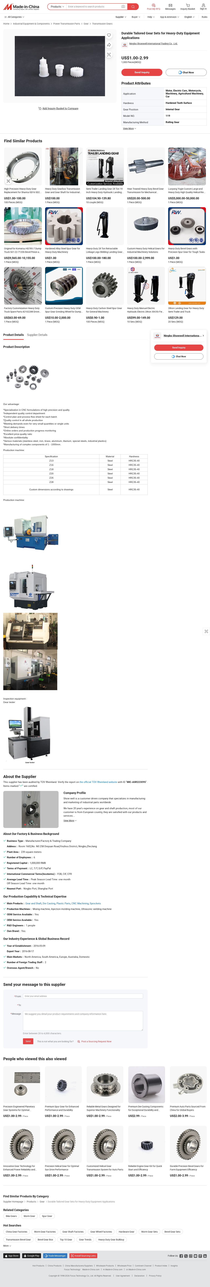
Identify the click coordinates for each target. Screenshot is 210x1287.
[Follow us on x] (186, 1255)
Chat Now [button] (188, 72)
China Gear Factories (16, 1231)
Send (28, 1041)
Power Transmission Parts (66, 23)
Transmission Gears (102, 23)
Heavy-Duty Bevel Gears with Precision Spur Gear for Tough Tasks (186, 250)
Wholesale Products (105, 1265)
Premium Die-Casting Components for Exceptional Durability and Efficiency (145, 1110)
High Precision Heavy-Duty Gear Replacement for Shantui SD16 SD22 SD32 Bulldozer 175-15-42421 (22, 190)
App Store (11, 1255)
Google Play (31, 1255)
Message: (16, 1013)
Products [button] (56, 6)
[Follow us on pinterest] (200, 1255)
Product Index (161, 1265)
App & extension (168, 16)
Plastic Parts (63, 903)
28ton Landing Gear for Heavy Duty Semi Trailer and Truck (186, 310)
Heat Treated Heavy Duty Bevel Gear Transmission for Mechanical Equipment (145, 190)
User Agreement (123, 1275)
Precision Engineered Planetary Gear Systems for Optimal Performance (19, 1110)
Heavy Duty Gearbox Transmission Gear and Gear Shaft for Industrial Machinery (62, 190)
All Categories (15, 16)
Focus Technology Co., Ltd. (82, 1275)
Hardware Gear (126, 1231)
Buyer (135, 16)
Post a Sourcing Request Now (94, 1041)
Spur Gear (47, 1216)
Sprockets (95, 903)
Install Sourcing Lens (85, 1255)
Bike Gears (11, 1216)
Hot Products (38, 1265)
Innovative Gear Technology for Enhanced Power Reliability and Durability (19, 1169)
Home (6, 23)
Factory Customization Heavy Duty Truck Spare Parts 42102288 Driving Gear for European (22, 310)
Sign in (203, 8)
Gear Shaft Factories (73, 1231)
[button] (123, 6)
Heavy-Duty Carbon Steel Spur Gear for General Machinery (104, 310)
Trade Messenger (55, 1255)
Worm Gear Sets (149, 1231)
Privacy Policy (155, 1275)
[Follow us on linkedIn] (205, 1255)
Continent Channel (143, 1265)
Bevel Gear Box (45, 1239)
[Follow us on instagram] (190, 1255)
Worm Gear (29, 1216)
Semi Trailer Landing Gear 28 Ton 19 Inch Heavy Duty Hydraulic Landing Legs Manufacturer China (104, 190)
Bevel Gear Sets (172, 1231)
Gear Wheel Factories (101, 1231)
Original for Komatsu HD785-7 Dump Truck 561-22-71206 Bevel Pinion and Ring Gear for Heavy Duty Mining (23, 250)
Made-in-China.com (91, 1269)
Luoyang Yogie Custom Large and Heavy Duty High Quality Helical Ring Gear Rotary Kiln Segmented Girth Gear (186, 190)
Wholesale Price (124, 1265)
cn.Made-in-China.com (136, 1269)
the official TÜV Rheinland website (98, 782)
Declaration (139, 1275)
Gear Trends (85, 1239)
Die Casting (49, 903)
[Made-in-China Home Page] (21, 6)
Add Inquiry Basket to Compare (60, 108)
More (6, 1245)
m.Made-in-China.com (113, 1269)
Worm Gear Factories (45, 1231)
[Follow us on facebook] (181, 1255)
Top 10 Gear (66, 1239)
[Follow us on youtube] (195, 1255)
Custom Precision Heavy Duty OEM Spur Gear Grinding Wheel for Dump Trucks (63, 310)
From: (18, 996)
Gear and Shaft (33, 903)
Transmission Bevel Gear (18, 1239)
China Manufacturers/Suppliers (79, 1265)
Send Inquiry (142, 72)
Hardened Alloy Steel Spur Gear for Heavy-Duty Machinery (62, 250)
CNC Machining (80, 903)
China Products (55, 1265)
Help (149, 16)
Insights (174, 1265)
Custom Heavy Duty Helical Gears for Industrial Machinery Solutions (146, 250)
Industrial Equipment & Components (31, 23)
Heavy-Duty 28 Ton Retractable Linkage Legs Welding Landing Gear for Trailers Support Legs (104, 250)
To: (19, 1005)
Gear (86, 23)
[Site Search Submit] (133, 6)
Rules (204, 16)
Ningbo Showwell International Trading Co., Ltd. (153, 43)
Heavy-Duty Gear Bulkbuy (111, 1239)
